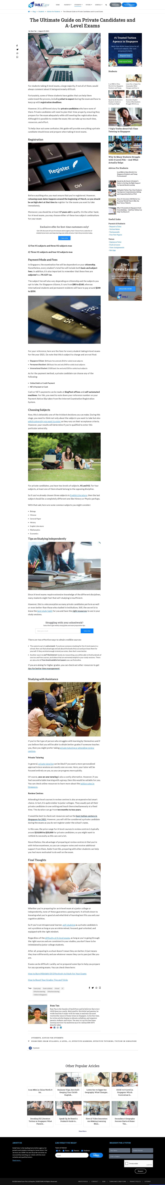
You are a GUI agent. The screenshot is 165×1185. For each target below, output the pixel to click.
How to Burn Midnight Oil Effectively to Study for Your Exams (57, 973)
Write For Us (83, 1181)
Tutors (88, 5)
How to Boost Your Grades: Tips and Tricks (48, 980)
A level (57, 988)
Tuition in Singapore (40, 995)
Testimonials (114, 232)
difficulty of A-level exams (57, 938)
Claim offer (64, 238)
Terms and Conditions (117, 1181)
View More (82, 1131)
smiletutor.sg (71, 1023)
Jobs (103, 1181)
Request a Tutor (115, 226)
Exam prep (37, 988)
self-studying (69, 925)
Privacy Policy (135, 1181)
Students (77, 5)
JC (62, 988)
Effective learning (39, 991)
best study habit (44, 611)
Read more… (17, 1160)
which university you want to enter (44, 421)
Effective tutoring (53, 991)
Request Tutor (125, 56)
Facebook (36, 1048)
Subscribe (115, 5)
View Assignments (116, 248)
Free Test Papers (115, 235)
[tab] (34, 1048)
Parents (67, 5)
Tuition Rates (114, 229)
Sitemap (148, 1181)
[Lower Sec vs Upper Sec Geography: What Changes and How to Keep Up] (134, 78)
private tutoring (45, 764)
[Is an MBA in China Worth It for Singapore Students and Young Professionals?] (116, 78)
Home (58, 5)
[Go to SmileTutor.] (29, 11)
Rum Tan (33, 31)
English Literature (78, 495)
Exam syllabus (47, 988)
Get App (112, 250)
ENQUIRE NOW (125, 289)
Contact (94, 1181)
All (59, 1150)
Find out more (114, 245)
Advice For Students (52, 1038)
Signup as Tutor (115, 242)
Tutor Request (129, 5)
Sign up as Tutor (125, 61)
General (98, 5)
